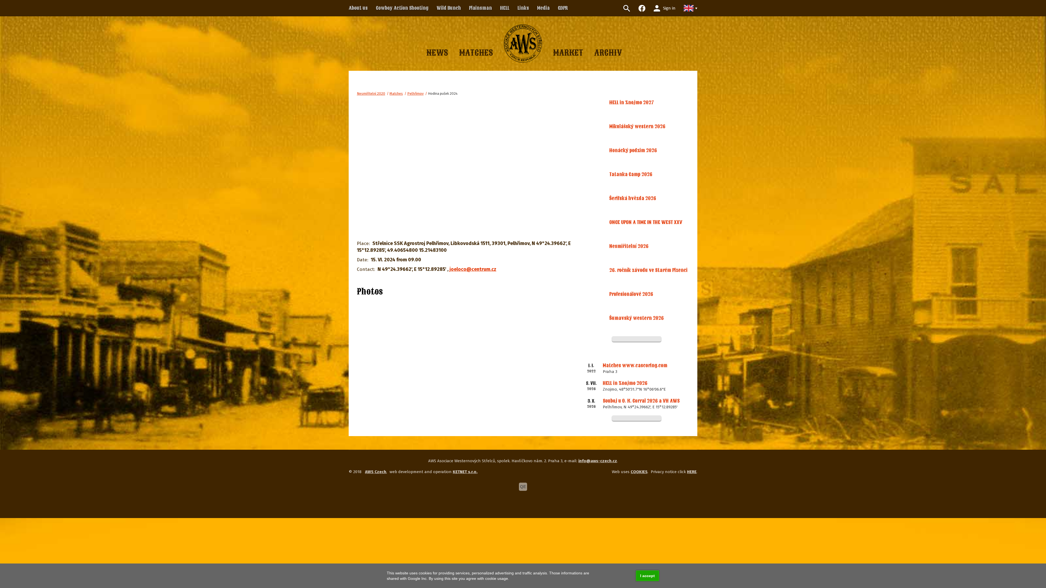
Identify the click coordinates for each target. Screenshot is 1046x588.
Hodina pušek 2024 (443, 93)
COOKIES (639, 471)
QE (523, 486)
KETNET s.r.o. (465, 471)
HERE (692, 471)
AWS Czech (375, 471)
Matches (396, 93)
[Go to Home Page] (523, 43)
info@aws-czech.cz (597, 460)
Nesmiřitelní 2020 (371, 93)
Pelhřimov (415, 93)
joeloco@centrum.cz (472, 269)
